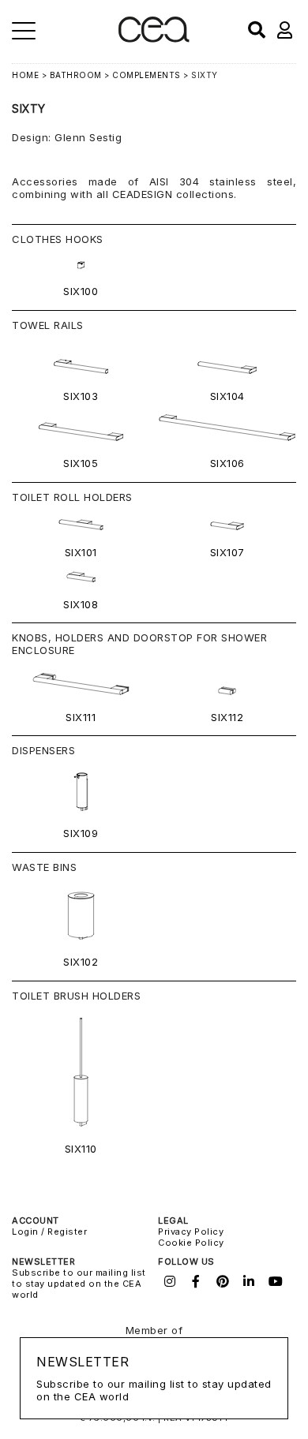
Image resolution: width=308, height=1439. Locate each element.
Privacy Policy (190, 1231)
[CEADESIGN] (154, 39)
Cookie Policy (191, 1242)
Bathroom (76, 75)
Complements (146, 75)
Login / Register (49, 1231)
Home (25, 75)
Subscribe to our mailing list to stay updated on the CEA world (79, 1283)
